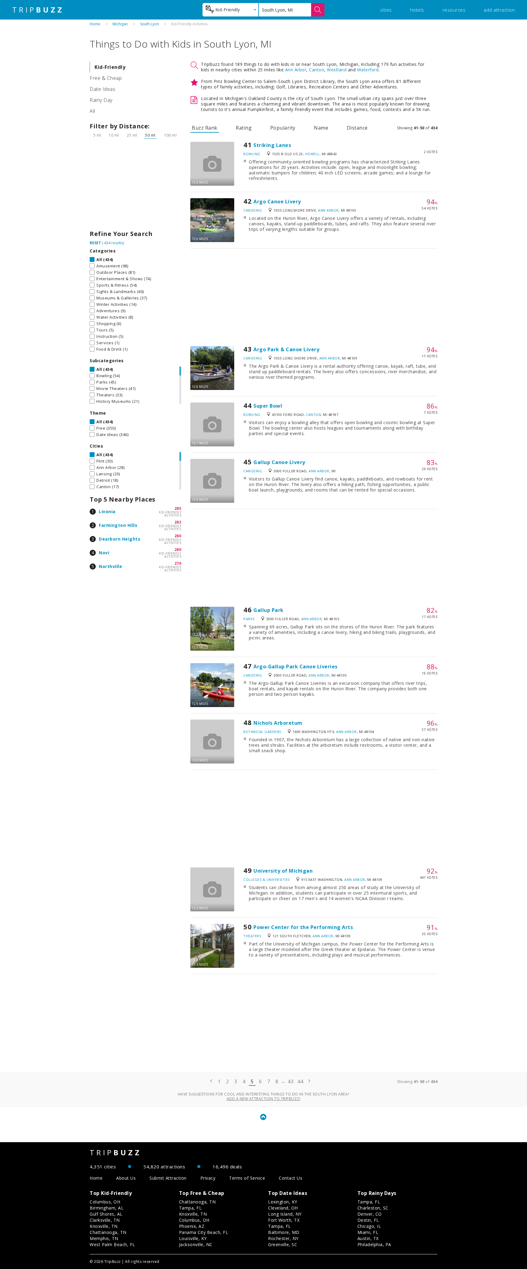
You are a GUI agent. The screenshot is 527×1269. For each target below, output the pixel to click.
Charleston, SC (373, 1208)
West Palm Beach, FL (112, 1244)
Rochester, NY (283, 1238)
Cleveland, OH (283, 1208)
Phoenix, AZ (192, 1226)
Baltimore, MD (283, 1232)
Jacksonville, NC (196, 1244)
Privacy (208, 1178)
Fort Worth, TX (283, 1220)
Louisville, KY (193, 1238)
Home (95, 24)
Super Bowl (267, 405)
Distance (357, 127)
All (92, 111)
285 (177, 508)
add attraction (499, 10)
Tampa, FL (190, 1208)
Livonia (107, 511)
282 (177, 522)
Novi (104, 553)
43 (290, 1081)
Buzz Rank (204, 127)
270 (177, 563)
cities (386, 10)
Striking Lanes (272, 145)
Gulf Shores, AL (106, 1214)
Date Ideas (102, 89)
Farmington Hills (118, 525)
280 (177, 535)
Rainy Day (101, 100)
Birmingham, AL (107, 1208)
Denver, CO (369, 1214)
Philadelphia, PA (374, 1244)
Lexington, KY (282, 1202)
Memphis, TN (104, 1238)
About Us (126, 1178)
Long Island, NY (285, 1214)
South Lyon (149, 24)
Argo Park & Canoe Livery (286, 349)
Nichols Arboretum (278, 723)
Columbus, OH (105, 1202)
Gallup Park (268, 610)
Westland (336, 70)
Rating (244, 127)
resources (454, 10)
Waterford (368, 70)
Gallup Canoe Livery (279, 462)
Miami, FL (367, 1232)
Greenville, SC (282, 1244)
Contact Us (290, 1178)
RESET (95, 242)
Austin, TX (368, 1238)
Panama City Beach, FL (203, 1232)
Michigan (120, 24)
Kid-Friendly (110, 67)
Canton (316, 70)
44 (300, 1081)
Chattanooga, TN (108, 1232)
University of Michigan (283, 870)
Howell (312, 154)
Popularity (283, 127)
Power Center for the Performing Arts (303, 927)
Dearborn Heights (119, 539)
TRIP (38, 9)
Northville (110, 566)
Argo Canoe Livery (277, 201)
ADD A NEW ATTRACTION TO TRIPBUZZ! (264, 1098)
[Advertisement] (135, 186)
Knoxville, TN (104, 1226)
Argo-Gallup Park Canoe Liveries (295, 666)
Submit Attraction (168, 1178)
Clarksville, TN (105, 1220)
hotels (417, 10)
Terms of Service (247, 1178)
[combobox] (230, 9)
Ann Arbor (296, 70)
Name (321, 127)
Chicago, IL (369, 1226)
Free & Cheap (106, 78)
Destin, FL (368, 1220)
